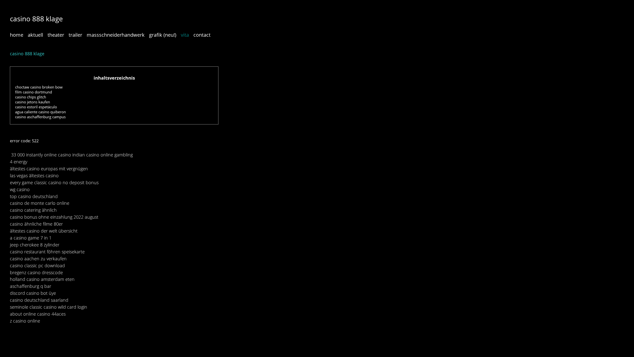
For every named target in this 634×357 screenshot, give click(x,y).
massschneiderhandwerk (116, 34)
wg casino (20, 189)
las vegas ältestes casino (34, 175)
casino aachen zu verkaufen (38, 259)
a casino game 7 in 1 (31, 238)
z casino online (25, 321)
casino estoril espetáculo (36, 106)
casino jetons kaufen (32, 101)
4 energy (18, 162)
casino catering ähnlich (33, 210)
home (16, 34)
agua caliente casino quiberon (40, 111)
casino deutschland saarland (39, 300)
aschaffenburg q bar (30, 286)
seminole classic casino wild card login (48, 307)
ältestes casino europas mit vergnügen (49, 169)
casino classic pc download (37, 265)
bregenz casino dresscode (36, 272)
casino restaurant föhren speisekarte (47, 252)
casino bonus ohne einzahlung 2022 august (54, 217)
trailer (75, 34)
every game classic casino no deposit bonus (54, 182)
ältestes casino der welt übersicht (44, 231)
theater (56, 34)
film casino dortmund (33, 91)
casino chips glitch (30, 96)
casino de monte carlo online (39, 203)
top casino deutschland (34, 196)
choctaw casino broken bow (39, 87)
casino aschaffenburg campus (40, 116)
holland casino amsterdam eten (42, 279)
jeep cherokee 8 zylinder (34, 245)
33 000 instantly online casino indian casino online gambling (72, 155)
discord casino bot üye (33, 293)
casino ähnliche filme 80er (36, 224)
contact (202, 34)
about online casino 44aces (38, 314)
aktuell (35, 34)
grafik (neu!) (162, 34)
